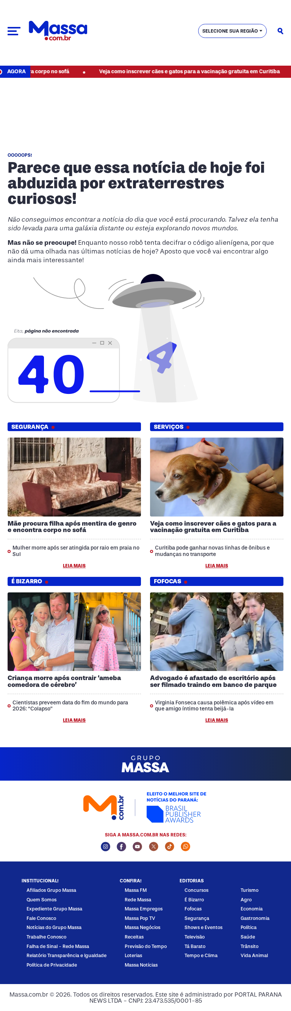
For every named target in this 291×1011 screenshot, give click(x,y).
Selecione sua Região (230, 31)
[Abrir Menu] (14, 31)
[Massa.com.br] (58, 31)
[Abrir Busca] (280, 31)
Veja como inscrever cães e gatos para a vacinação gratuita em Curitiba (170, 71)
